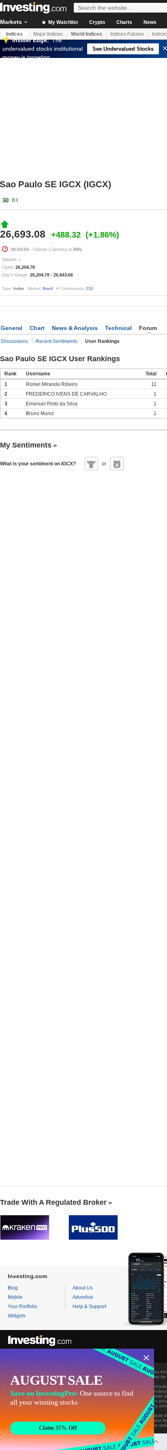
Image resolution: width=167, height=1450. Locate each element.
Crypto (97, 22)
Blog (13, 1288)
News (149, 22)
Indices (14, 34)
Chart (37, 328)
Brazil (48, 288)
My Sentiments (25, 445)
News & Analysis (75, 328)
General (11, 328)
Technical (118, 328)
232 (89, 288)
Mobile (15, 1297)
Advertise (83, 1297)
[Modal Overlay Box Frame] (77, 1399)
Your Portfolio (22, 1306)
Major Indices (48, 34)
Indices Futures (127, 34)
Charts (124, 22)
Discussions (14, 341)
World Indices (86, 34)
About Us (83, 1288)
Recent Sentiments (56, 341)
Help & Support (89, 1306)
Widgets (17, 1316)
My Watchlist (62, 22)
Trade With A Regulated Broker (53, 1202)
